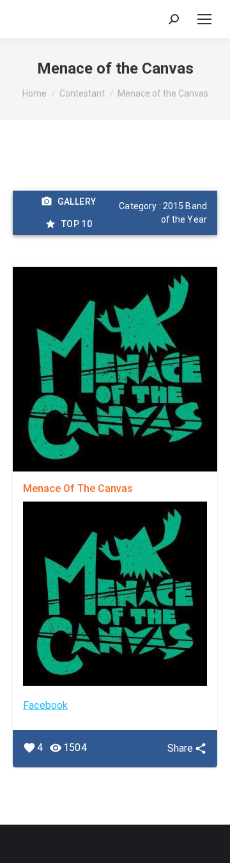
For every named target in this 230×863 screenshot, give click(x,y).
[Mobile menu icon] (204, 19)
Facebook (45, 705)
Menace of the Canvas (78, 488)
